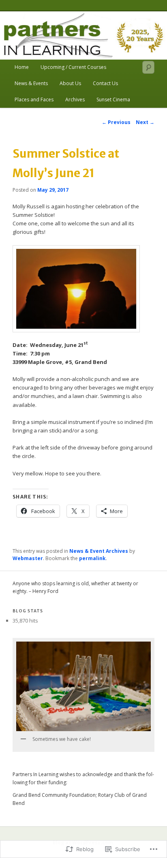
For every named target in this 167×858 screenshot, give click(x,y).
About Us (70, 83)
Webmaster (28, 558)
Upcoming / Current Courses (73, 67)
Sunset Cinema (113, 99)
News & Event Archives (98, 551)
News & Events (31, 83)
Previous (116, 122)
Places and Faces (34, 99)
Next (145, 122)
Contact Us (105, 83)
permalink (92, 558)
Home (22, 67)
